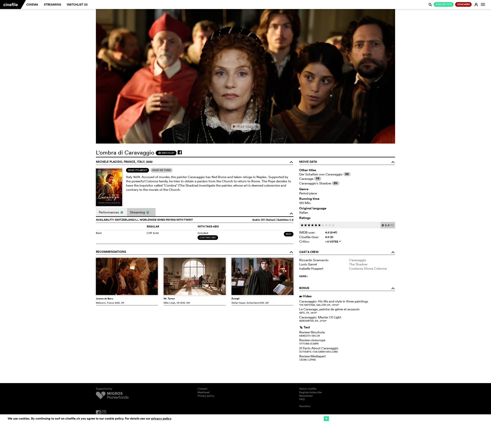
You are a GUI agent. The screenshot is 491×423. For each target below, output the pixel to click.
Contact (202, 388)
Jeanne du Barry (104, 298)
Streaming (52, 4)
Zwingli (235, 298)
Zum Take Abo (207, 237)
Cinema (32, 4)
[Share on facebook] (180, 152)
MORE (303, 276)
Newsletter (306, 395)
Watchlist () (77, 4)
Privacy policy (206, 395)
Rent (289, 234)
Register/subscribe (310, 392)
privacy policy (161, 418)
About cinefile (307, 388)
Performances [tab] (109, 212)
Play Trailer (245, 127)
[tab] (137, 170)
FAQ (302, 399)
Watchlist (166, 152)
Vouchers (304, 406)
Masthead (203, 392)
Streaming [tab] (138, 212)
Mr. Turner (169, 298)
